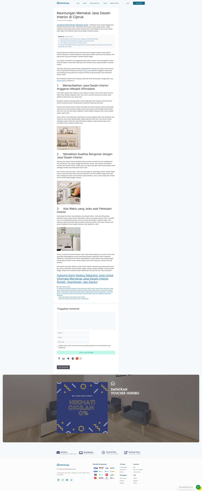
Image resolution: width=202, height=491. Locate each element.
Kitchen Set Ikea (87, 293)
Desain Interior (66, 286)
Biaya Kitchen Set (82, 288)
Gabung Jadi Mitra (94, 3)
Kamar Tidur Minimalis (76, 293)
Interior (85, 70)
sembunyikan (69, 36)
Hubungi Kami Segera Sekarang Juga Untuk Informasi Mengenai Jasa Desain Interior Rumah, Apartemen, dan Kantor (85, 279)
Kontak (105, 3)
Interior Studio (102, 291)
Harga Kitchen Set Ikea (106, 290)
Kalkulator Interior (114, 3)
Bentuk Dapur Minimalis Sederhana (68, 288)
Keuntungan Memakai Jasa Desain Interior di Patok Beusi (73, 298)
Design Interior (96, 290)
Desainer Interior (87, 290)
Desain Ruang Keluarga (76, 290)
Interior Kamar (73, 291)
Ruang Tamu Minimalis (98, 293)
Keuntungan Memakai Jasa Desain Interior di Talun (72, 297)
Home (78, 3)
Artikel (60, 286)
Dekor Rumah (91, 288)
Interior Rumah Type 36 (91, 291)
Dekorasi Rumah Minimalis (102, 288)
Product (85, 3)
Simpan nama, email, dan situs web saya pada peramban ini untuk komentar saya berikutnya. (85, 346)
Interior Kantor (81, 291)
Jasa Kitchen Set (65, 293)
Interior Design (65, 291)
